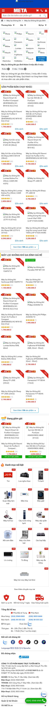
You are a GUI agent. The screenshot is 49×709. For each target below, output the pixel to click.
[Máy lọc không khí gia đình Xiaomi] (30, 33)
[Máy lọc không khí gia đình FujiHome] (18, 53)
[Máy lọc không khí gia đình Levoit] (6, 40)
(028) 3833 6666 (35, 616)
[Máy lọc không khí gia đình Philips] (18, 33)
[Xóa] (8, 69)
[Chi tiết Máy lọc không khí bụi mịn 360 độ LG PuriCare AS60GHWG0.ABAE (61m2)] (37, 100)
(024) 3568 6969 (18, 616)
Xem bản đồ (33, 677)
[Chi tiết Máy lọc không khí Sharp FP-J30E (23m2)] (12, 380)
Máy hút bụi (8, 521)
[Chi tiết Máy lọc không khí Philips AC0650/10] (37, 303)
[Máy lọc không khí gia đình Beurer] (30, 52)
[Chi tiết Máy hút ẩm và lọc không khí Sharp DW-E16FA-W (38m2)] (12, 142)
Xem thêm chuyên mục (23, 589)
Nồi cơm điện (8, 540)
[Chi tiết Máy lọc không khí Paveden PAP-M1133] (37, 268)
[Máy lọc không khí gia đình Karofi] (30, 58)
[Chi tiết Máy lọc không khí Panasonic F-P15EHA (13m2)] (37, 380)
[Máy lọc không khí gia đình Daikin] (30, 40)
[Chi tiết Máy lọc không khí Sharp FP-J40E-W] (37, 179)
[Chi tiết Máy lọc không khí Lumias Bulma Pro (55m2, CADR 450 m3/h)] (12, 179)
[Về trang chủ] (20, 10)
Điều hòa (24, 501)
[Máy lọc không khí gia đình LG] (41, 33)
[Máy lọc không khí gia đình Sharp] (6, 33)
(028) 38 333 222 (18, 620)
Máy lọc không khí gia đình (35, 21)
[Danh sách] (45, 31)
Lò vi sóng (8, 560)
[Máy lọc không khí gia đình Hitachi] (6, 52)
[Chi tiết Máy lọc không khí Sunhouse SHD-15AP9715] (12, 268)
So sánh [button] (20, 129)
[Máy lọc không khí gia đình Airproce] (41, 47)
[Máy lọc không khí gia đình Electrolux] (6, 59)
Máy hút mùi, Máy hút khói (24, 580)
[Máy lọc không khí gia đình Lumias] (18, 47)
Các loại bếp (41, 540)
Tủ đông (24, 560)
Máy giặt (40, 501)
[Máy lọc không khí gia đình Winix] (41, 52)
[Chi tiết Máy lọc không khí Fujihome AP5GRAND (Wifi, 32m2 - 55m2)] (37, 345)
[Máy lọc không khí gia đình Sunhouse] (41, 41)
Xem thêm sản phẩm (23, 247)
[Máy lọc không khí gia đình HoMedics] (18, 59)
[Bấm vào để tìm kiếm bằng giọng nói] (40, 15)
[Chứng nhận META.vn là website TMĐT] (23, 658)
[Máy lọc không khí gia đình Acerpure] (30, 47)
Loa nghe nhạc (24, 481)
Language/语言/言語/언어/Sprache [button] (15, 648)
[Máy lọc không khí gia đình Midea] (6, 46)
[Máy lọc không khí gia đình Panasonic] (18, 41)
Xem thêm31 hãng (41, 59)
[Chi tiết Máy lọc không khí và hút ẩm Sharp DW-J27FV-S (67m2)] (12, 217)
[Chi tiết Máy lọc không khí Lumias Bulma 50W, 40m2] (12, 345)
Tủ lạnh (41, 481)
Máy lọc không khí (14, 21)
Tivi (8, 481)
